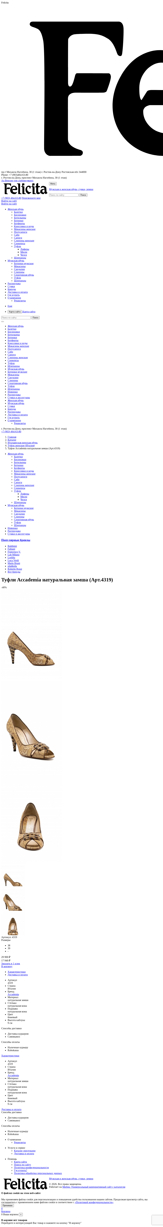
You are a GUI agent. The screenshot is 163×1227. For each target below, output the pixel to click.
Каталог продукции (24, 1150)
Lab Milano (13, 554)
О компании (14, 297)
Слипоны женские (24, 240)
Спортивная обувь (24, 275)
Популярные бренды (15, 540)
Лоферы (24, 249)
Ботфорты (19, 223)
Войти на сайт (9, 201)
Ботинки (18, 220)
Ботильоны (20, 217)
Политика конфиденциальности (31, 1167)
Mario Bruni (14, 563)
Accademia (13, 994)
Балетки (18, 212)
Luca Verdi (13, 560)
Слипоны (19, 272)
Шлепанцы (20, 257)
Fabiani (11, 549)
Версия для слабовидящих (17, 180)
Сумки (11, 286)
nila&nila (12, 566)
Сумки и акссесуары (19, 397)
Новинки (13, 391)
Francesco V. (14, 551)
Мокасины (20, 266)
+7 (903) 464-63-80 (11, 198)
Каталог (12, 439)
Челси (23, 255)
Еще (10, 306)
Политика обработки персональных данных (38, 1173)
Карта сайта (22, 311)
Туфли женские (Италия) (21, 445)
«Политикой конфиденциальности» (94, 1202)
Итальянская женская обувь (23, 442)
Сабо (16, 235)
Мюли (23, 252)
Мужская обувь (16, 260)
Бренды (12, 289)
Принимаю (8, 1205)
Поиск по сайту (22, 1164)
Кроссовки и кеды (24, 226)
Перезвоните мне (31, 198)
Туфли (17, 246)
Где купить (14, 295)
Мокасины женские (24, 229)
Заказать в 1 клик (10, 963)
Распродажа (14, 283)
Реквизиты (20, 300)
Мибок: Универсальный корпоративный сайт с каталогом (93, 1187)
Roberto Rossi (15, 569)
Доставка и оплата (18, 292)
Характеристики (17, 971)
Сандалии (19, 269)
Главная (12, 437)
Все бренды (14, 571)
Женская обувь (16, 209)
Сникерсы (19, 243)
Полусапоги (20, 232)
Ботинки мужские (24, 263)
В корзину (6, 966)
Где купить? (20, 1170)
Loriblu (11, 557)
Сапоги (18, 237)
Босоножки (20, 215)
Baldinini (12, 546)
